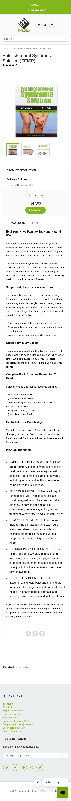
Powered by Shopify (51, 791)
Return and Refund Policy (17, 720)
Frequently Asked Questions (18, 724)
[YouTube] (39, 767)
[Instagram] (31, 767)
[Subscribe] (64, 755)
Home (5, 48)
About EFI (8, 707)
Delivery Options (17, 179)
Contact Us (35, 5)
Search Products (12, 731)
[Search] (66, 38)
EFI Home (8, 703)
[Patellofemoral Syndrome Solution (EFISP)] (35, 111)
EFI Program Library (14, 727)
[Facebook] (15, 767)
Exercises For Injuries (28, 791)
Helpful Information (13, 710)
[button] (10, 65)
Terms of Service (12, 714)
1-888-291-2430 (37, 9)
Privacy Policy (10, 717)
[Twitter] (6, 767)
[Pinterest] (23, 767)
